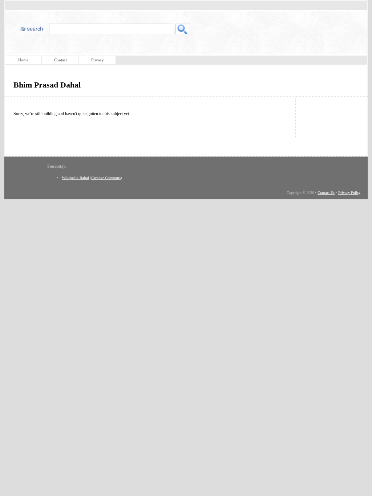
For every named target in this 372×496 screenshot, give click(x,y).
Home (23, 60)
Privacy (97, 60)
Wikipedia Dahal (75, 178)
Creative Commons (106, 178)
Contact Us (326, 193)
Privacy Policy (349, 193)
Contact (60, 60)
